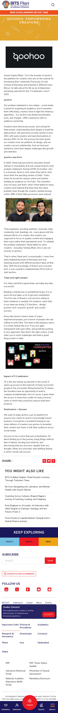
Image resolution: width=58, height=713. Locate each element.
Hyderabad (43, 642)
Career (29, 602)
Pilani (5, 642)
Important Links (10, 624)
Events (48, 602)
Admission (18, 602)
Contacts (42, 633)
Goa (22, 642)
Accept (48, 614)
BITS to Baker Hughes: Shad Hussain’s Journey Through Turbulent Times (27, 479)
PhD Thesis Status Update (38, 665)
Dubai (5, 651)
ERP (8, 663)
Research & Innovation (8, 635)
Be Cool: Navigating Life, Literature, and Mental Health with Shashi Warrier (27, 488)
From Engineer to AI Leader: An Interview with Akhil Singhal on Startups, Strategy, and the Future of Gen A (27, 508)
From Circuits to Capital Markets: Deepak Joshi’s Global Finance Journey (27, 520)
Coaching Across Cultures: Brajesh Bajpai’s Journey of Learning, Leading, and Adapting (25, 498)
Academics (43, 624)
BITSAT (6, 602)
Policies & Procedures (25, 626)
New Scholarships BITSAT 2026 (29, 12)
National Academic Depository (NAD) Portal (15, 681)
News (39, 602)
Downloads (26, 633)
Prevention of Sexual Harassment (39, 672)
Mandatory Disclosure (39, 678)
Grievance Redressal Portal (15, 672)
